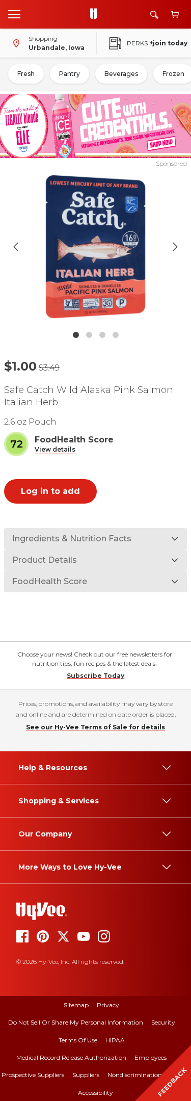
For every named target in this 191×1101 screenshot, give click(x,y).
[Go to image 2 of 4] (89, 335)
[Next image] (175, 247)
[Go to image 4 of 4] (115, 335)
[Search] (154, 14)
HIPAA (115, 1040)
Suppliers (85, 1075)
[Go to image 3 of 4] (102, 335)
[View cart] (175, 14)
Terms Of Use (78, 1040)
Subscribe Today (95, 675)
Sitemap (76, 1005)
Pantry (69, 73)
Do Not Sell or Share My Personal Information (75, 1022)
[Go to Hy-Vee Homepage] (96, 14)
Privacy (108, 1005)
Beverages (121, 73)
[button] (55, 450)
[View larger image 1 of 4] (96, 247)
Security (163, 1022)
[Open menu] (14, 14)
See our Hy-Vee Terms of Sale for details (95, 727)
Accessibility (95, 1092)
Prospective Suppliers (33, 1075)
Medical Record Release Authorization (71, 1057)
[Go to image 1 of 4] (76, 335)
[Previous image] (16, 247)
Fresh (26, 73)
